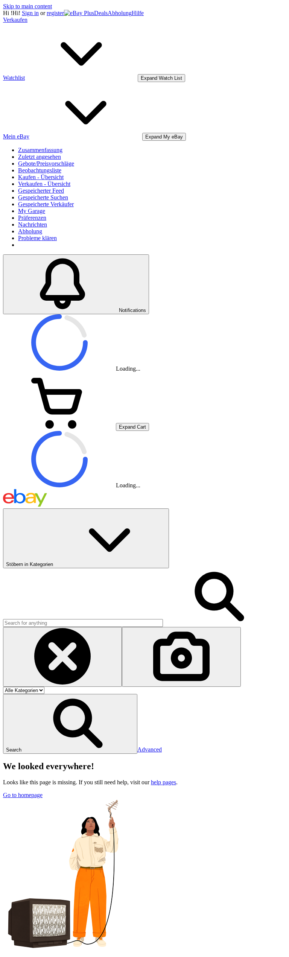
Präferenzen (32, 218)
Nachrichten (32, 224)
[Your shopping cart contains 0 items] (59, 426)
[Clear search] (62, 657)
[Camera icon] (181, 657)
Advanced (149, 749)
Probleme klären (37, 238)
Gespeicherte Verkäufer (46, 204)
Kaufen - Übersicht (41, 177)
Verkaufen (15, 20)
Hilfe (138, 13)
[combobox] (83, 623)
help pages (163, 782)
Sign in (30, 13)
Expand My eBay (164, 137)
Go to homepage (23, 795)
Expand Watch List (161, 78)
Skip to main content (27, 6)
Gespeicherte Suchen (43, 197)
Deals (101, 13)
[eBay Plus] (79, 13)
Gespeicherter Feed (41, 190)
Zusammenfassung (40, 150)
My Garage (31, 211)
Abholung (120, 13)
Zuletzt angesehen (39, 157)
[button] (70, 724)
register (55, 13)
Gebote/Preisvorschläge (46, 163)
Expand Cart (132, 427)
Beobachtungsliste (39, 170)
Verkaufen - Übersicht (44, 184)
